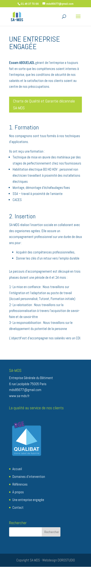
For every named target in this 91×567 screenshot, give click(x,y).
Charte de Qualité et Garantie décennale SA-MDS (44, 104)
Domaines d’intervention (28, 476)
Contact (18, 507)
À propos (18, 492)
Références (20, 484)
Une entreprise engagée (28, 499)
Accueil (17, 469)
